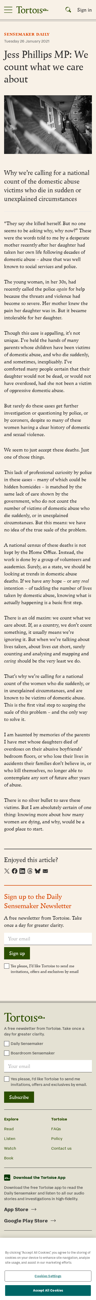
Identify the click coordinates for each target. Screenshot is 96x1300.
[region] (48, 1269)
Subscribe (19, 1097)
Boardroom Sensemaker (33, 1053)
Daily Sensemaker (27, 1043)
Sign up (17, 953)
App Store (16, 1209)
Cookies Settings (48, 1276)
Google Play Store (26, 1221)
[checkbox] (6, 966)
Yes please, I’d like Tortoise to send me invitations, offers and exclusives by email (45, 968)
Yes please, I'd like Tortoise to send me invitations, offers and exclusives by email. (49, 1081)
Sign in (84, 9)
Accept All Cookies (48, 1290)
